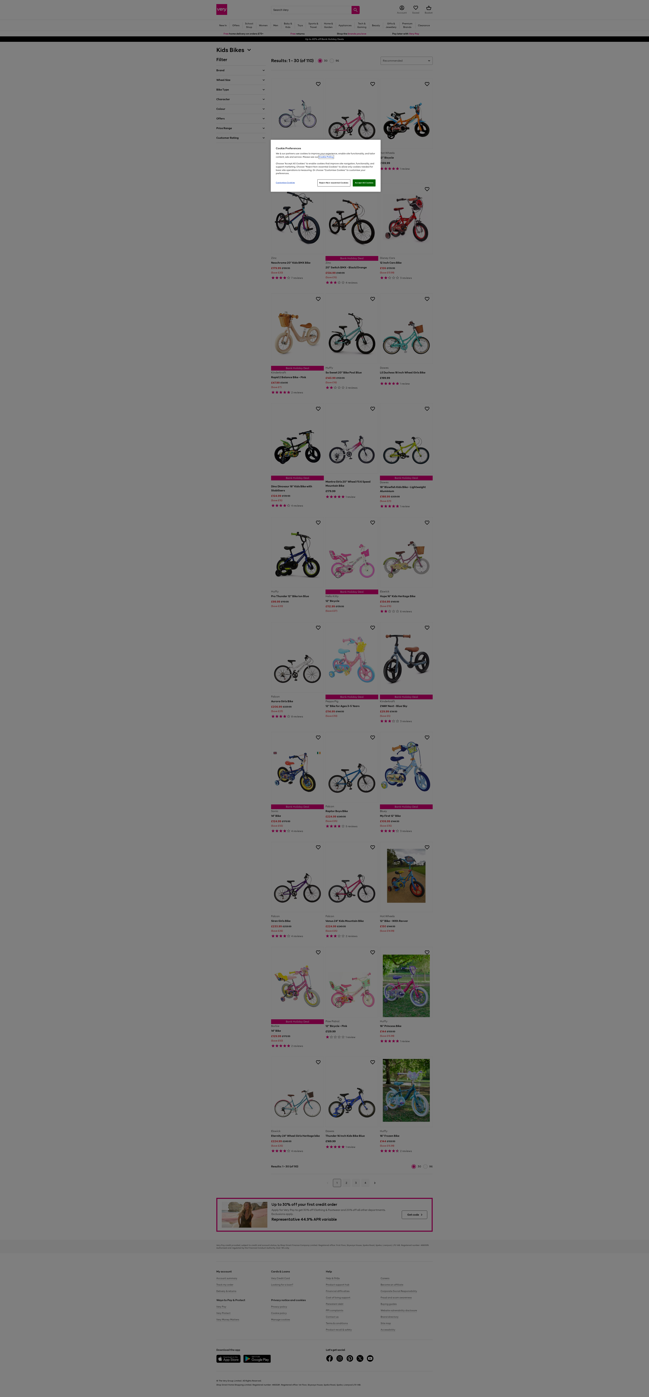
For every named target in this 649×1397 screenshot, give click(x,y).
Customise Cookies (285, 182)
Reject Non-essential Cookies (333, 182)
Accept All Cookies (364, 182)
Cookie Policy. (326, 157)
